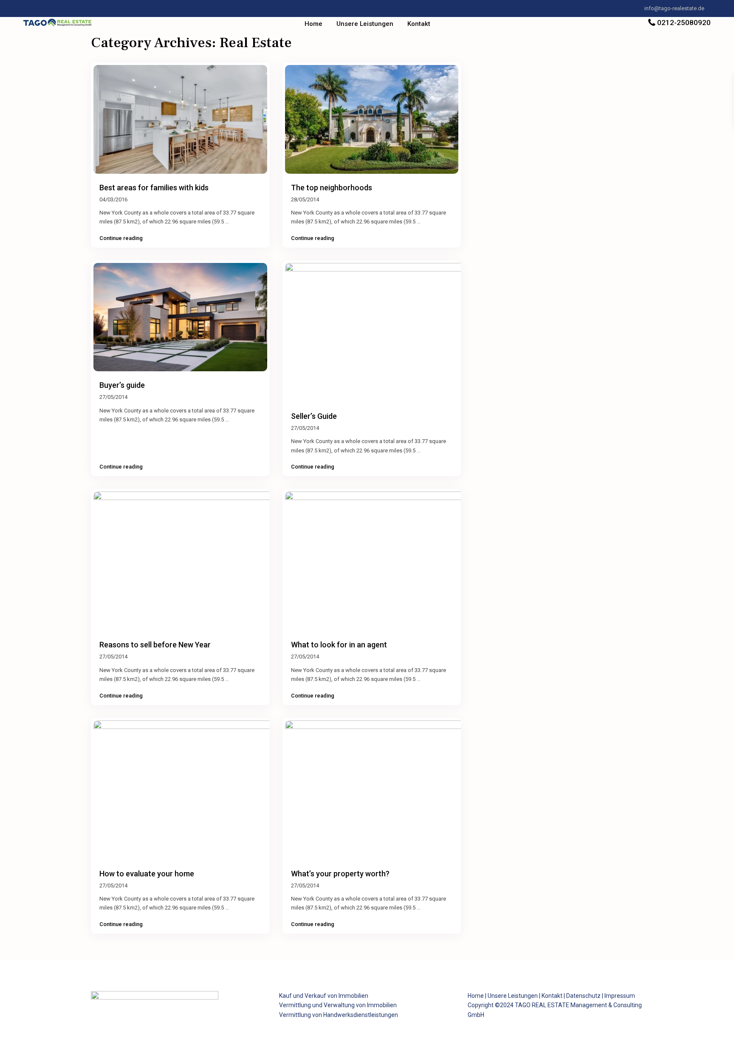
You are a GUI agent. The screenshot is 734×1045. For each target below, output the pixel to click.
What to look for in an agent (339, 644)
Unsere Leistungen (364, 24)
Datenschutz (583, 995)
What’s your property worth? (340, 873)
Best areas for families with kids (154, 187)
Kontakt (418, 24)
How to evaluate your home (146, 873)
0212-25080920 (684, 22)
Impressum (619, 995)
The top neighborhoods (331, 187)
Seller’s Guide (314, 416)
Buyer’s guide (122, 385)
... (227, 221)
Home (313, 24)
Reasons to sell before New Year (155, 644)
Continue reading (121, 238)
